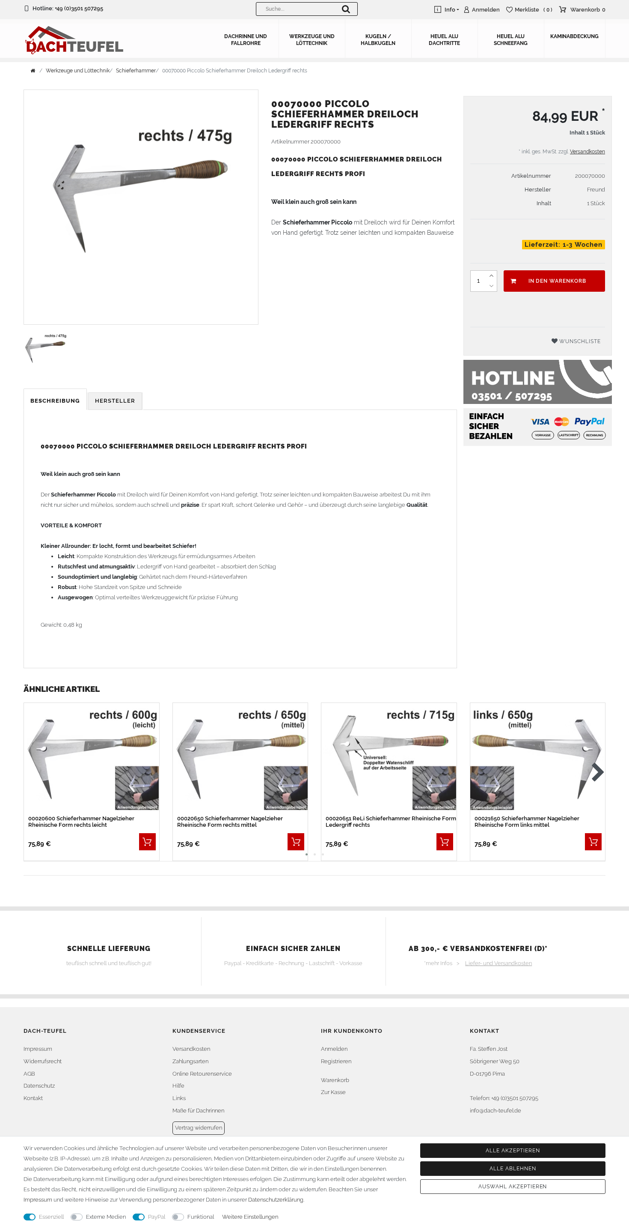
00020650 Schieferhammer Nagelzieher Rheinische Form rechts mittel (230, 821)
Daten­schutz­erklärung (275, 1199)
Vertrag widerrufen (198, 1127)
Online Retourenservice (202, 1074)
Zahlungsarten (190, 1061)
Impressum (38, 1049)
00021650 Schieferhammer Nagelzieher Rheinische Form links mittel (527, 821)
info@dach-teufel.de (495, 1110)
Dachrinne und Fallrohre (245, 39)
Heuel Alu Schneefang (511, 39)
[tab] (56, 401)
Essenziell (51, 1217)
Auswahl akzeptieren (512, 1187)
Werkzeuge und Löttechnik (312, 39)
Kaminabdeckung (574, 36)
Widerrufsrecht (43, 1061)
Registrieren (336, 1061)
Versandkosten (587, 152)
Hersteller (115, 401)
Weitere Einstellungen (250, 1217)
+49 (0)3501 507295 (79, 8)
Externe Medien (106, 1217)
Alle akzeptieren (513, 1151)
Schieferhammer (136, 71)
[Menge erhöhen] (492, 276)
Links (179, 1098)
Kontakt (33, 1098)
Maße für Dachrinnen (198, 1110)
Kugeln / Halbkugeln (378, 39)
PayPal (156, 1217)
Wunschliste (579, 341)
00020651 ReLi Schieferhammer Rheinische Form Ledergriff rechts (391, 821)
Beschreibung (55, 401)
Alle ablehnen (513, 1169)
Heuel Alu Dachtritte (444, 39)
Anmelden (334, 1049)
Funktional (200, 1217)
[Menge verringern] (492, 286)
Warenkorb (335, 1080)
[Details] (147, 841)
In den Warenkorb (557, 281)
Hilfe (178, 1085)
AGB (29, 1074)
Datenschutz (39, 1085)
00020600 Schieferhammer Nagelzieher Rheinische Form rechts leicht (81, 821)
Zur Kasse (333, 1092)
